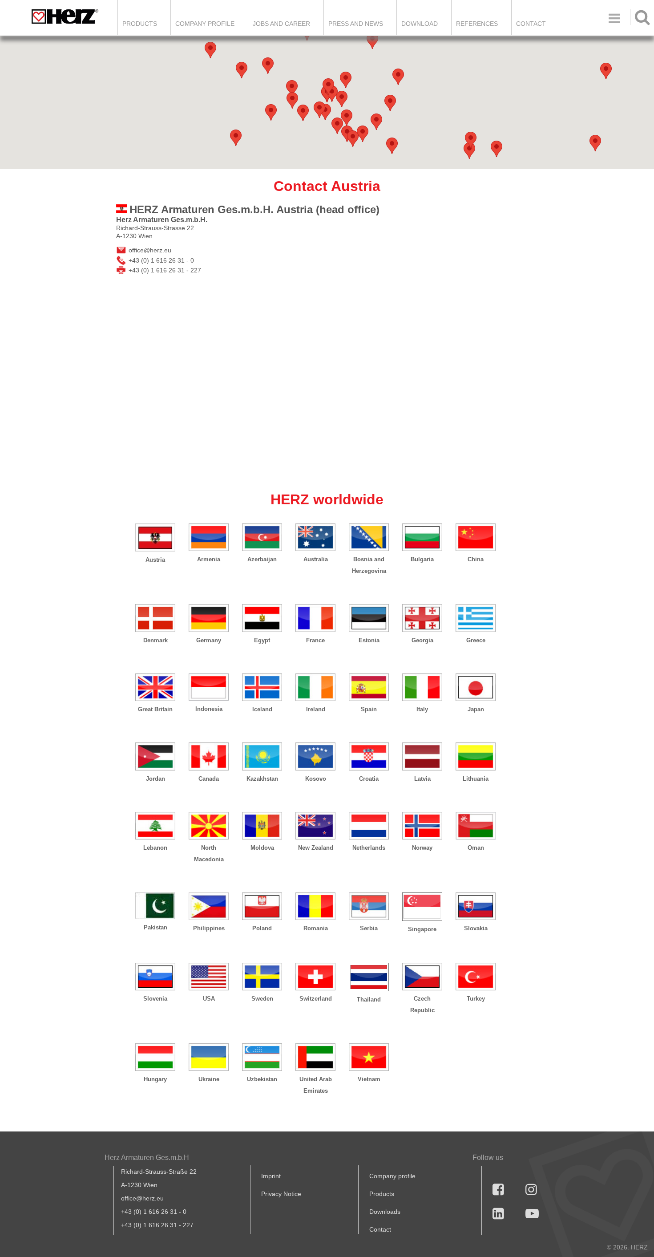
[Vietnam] (369, 1057)
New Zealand (315, 847)
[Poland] (262, 906)
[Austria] (155, 537)
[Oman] (476, 825)
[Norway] (422, 825)
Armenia (208, 559)
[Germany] (209, 618)
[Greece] (476, 618)
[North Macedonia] (209, 825)
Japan (476, 709)
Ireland (315, 709)
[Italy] (422, 687)
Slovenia (155, 998)
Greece (475, 640)
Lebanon (155, 847)
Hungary (155, 1079)
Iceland (262, 709)
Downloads (384, 1211)
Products (139, 23)
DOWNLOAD (419, 23)
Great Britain (155, 709)
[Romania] (315, 906)
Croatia (369, 778)
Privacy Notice (281, 1193)
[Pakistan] (155, 905)
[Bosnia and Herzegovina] (369, 537)
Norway (422, 847)
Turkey (476, 998)
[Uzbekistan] (262, 1057)
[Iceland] (262, 687)
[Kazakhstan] (262, 756)
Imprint (271, 1176)
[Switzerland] (315, 976)
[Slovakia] (476, 906)
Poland (262, 928)
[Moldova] (262, 825)
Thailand (369, 999)
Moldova (262, 847)
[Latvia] (422, 756)
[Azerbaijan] (262, 537)
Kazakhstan (262, 778)
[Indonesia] (209, 687)
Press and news (355, 23)
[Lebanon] (155, 825)
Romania (315, 928)
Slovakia (476, 928)
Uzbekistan (262, 1079)
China (476, 559)
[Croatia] (369, 756)
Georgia (422, 640)
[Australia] (315, 537)
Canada (208, 778)
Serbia (369, 928)
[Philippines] (209, 906)
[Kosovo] (315, 756)
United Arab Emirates (315, 1085)
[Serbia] (369, 906)
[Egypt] (262, 618)
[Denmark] (155, 618)
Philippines (209, 928)
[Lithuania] (476, 756)
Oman (476, 847)
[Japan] (476, 687)
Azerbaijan (262, 559)
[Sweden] (262, 976)
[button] (469, 150)
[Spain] (369, 687)
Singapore (422, 929)
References (477, 23)
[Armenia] (209, 537)
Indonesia (208, 709)
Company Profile (204, 23)
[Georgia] (422, 618)
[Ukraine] (209, 1057)
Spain (369, 709)
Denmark (155, 640)
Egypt (262, 640)
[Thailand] (369, 977)
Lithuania (475, 778)
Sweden (262, 998)
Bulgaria (422, 559)
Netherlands (368, 847)
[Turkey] (476, 976)
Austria (155, 559)
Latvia (422, 778)
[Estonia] (369, 618)
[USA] (209, 976)
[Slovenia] (155, 976)
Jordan (155, 778)
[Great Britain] (155, 687)
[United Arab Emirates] (315, 1057)
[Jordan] (155, 756)
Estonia (369, 640)
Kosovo (315, 778)
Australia (315, 559)
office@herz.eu (150, 250)
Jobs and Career (281, 23)
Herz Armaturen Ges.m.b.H (147, 1157)
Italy (422, 709)
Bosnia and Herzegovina (369, 565)
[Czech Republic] (422, 976)
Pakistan (155, 927)
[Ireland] (315, 687)
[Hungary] (155, 1057)
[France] (315, 618)
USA (209, 998)
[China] (476, 537)
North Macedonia (209, 853)
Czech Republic (422, 1004)
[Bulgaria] (422, 537)
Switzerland (315, 998)
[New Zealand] (315, 825)
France (315, 640)
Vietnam (369, 1079)
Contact (531, 23)
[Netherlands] (369, 825)
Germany (208, 640)
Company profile (392, 1176)
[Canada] (209, 756)
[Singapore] (422, 906)
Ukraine (208, 1079)
